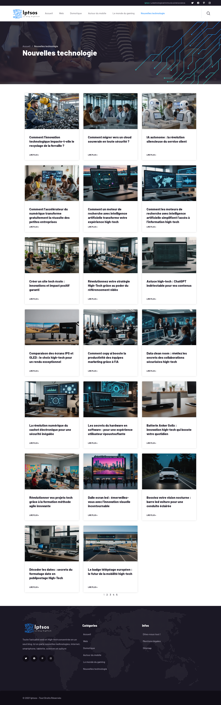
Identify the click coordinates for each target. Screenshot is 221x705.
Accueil (49, 13)
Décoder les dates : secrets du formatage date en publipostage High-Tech (50, 574)
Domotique (76, 13)
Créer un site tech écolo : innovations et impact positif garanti (49, 285)
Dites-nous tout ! (152, 634)
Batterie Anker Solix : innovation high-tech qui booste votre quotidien (169, 429)
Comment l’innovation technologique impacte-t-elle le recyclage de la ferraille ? (51, 141)
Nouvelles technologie (153, 13)
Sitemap (147, 648)
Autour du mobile (97, 13)
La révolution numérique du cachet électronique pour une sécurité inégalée (50, 429)
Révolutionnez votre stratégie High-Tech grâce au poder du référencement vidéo (109, 285)
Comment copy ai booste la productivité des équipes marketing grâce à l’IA (107, 357)
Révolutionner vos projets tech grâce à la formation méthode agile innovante (51, 502)
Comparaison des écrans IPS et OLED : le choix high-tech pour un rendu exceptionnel (51, 357)
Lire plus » (34, 155)
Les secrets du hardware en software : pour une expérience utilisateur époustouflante (110, 429)
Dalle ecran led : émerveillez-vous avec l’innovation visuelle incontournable (109, 502)
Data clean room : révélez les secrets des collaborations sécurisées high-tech (167, 357)
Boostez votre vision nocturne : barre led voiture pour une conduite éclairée (169, 502)
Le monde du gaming (124, 13)
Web (61, 13)
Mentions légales (152, 641)
